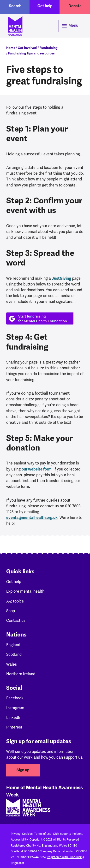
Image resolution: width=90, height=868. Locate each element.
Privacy (15, 834)
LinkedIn (13, 717)
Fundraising (49, 48)
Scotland (14, 654)
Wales (11, 664)
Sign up (23, 770)
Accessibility (19, 839)
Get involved (27, 48)
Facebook (15, 698)
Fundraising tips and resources (31, 53)
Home (10, 48)
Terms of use (42, 834)
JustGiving (61, 278)
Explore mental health (25, 591)
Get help (45, 6)
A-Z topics (15, 601)
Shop (10, 610)
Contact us (15, 620)
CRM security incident (68, 834)
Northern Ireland (20, 673)
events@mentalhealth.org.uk (32, 517)
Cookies (27, 834)
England (13, 644)
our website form (37, 469)
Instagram (15, 707)
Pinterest (14, 727)
